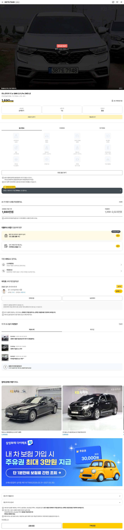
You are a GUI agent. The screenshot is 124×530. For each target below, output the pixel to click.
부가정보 (102, 128)
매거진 (92, 329)
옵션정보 (21, 128)
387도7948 (11, 2)
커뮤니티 (31, 329)
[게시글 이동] (62, 338)
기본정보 (62, 128)
